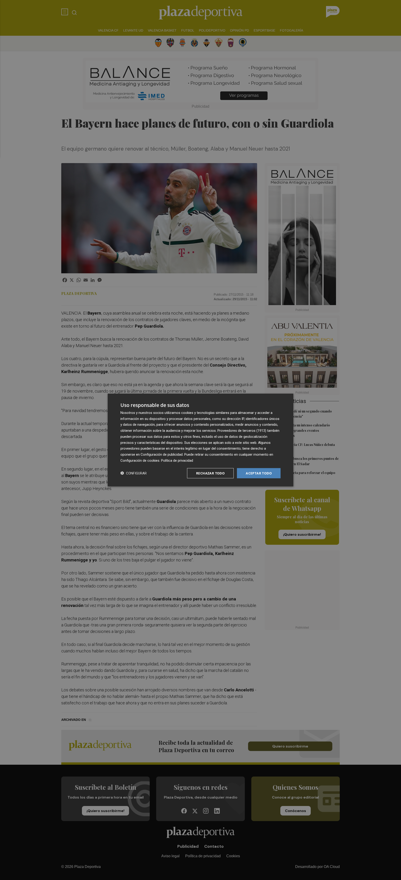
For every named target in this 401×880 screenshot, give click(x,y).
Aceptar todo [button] (259, 473)
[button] (133, 473)
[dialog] (200, 440)
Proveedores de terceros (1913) (241, 431)
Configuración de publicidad (162, 454)
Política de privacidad (177, 460)
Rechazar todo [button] (210, 473)
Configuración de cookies (139, 460)
